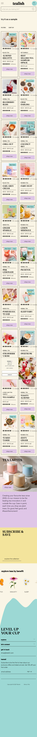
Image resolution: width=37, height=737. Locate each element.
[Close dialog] (35, 358)
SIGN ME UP (10, 374)
